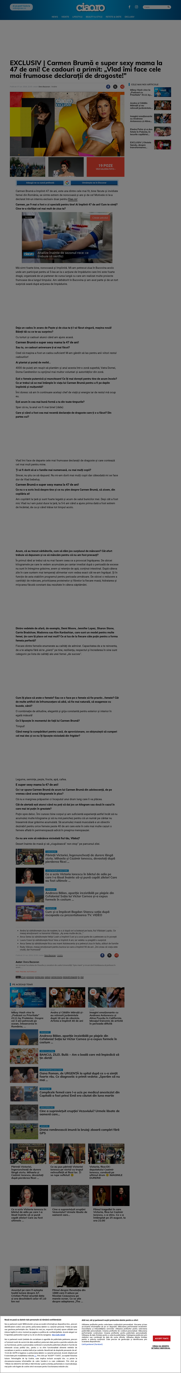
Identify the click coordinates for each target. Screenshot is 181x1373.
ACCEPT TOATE (161, 1338)
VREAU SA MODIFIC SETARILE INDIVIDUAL (160, 1347)
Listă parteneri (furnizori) (92, 1344)
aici (35, 1356)
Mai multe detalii (58, 1335)
